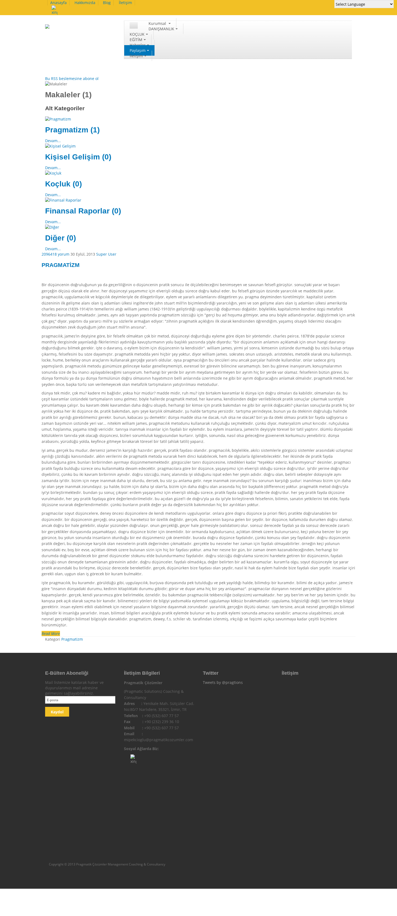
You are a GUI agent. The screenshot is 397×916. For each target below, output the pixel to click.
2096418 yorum (56, 254)
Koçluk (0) (63, 184)
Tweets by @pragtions (223, 682)
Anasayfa (58, 2)
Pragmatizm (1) (72, 130)
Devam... (53, 140)
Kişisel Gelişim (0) (78, 157)
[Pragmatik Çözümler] (72, 29)
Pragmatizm (72, 639)
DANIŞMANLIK (161, 28)
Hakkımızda (85, 2)
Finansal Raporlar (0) (83, 211)
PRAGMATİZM (61, 265)
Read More (51, 633)
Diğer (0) (60, 238)
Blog (107, 2)
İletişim (125, 2)
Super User (106, 254)
